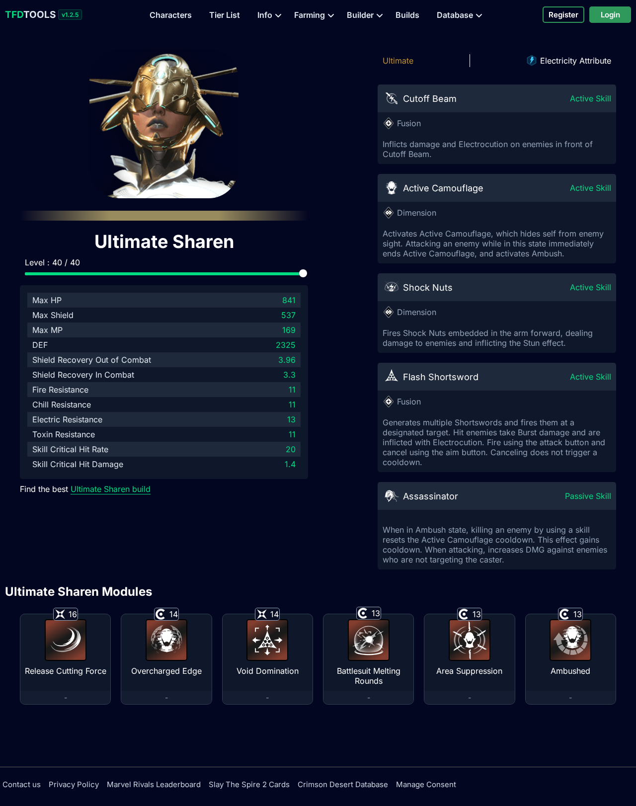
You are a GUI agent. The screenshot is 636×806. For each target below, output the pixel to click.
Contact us (21, 784)
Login (610, 14)
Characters (171, 15)
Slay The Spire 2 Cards (249, 784)
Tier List (224, 15)
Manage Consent (426, 784)
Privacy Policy (74, 784)
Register (563, 14)
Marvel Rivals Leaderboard (154, 784)
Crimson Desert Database (343, 784)
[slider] (303, 273)
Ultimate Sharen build (111, 489)
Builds (407, 15)
